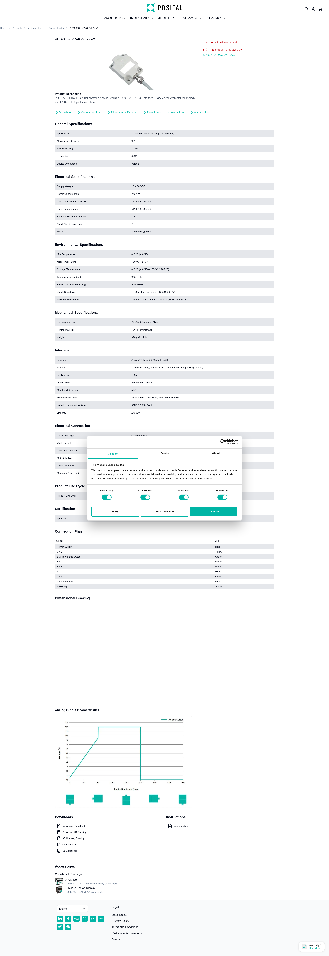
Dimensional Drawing (124, 112)
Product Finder (56, 28)
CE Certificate (69, 844)
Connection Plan (91, 112)
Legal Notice (119, 914)
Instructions (177, 112)
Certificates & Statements (127, 933)
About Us (166, 18)
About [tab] (216, 452)
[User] (306, 9)
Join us (116, 939)
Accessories (201, 112)
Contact (215, 18)
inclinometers (35, 28)
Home (3, 28)
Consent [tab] (113, 453)
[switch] (145, 497)
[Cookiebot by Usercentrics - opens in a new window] (223, 441)
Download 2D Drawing (74, 832)
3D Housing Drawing (73, 838)
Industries (140, 18)
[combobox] (72, 908)
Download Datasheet (73, 826)
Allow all (214, 511)
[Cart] (320, 9)
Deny (115, 511)
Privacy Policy (120, 920)
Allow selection (164, 511)
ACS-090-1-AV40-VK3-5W (219, 55)
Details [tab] (164, 452)
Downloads (154, 112)
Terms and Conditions (125, 927)
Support (191, 18)
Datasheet (65, 112)
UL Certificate (69, 850)
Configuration (180, 826)
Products (113, 18)
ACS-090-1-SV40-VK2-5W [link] (84, 28)
